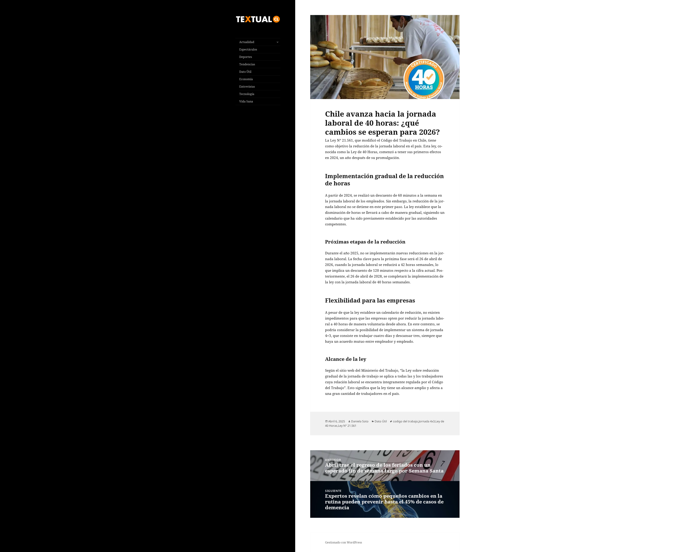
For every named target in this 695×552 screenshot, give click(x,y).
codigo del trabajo (405, 421)
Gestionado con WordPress (343, 542)
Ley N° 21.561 (347, 426)
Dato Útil (245, 72)
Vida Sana (246, 101)
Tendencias (247, 64)
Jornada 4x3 (427, 421)
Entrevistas (247, 87)
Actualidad (246, 42)
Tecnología (246, 94)
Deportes (245, 57)
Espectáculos (248, 49)
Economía (246, 79)
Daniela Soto (359, 421)
